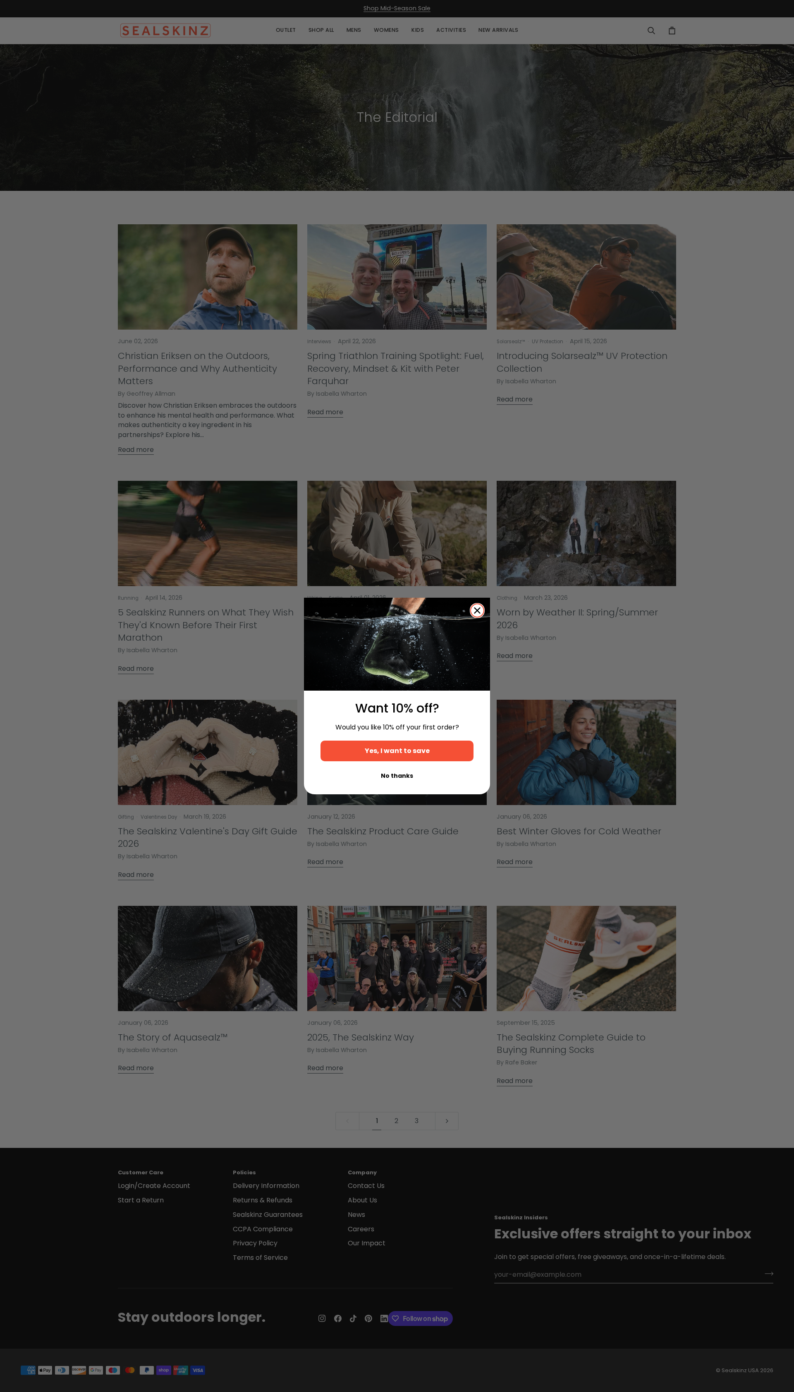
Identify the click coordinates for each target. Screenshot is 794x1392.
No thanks (397, 776)
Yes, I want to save (397, 750)
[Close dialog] (477, 610)
